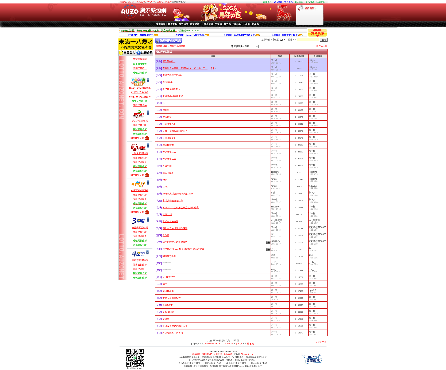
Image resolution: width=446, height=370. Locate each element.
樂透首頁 (267, 2)
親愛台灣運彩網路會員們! (175, 242)
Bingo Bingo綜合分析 (140, 96)
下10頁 (239, 343)
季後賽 (166, 235)
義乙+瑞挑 (168, 172)
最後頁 (250, 343)
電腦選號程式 (140, 68)
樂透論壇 (183, 24)
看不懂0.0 (167, 82)
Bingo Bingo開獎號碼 (140, 88)
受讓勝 (166, 319)
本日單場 (167, 165)
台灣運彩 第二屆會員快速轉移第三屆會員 (183, 248)
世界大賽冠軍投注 (172, 298)
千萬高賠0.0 (169, 138)
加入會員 (278, 2)
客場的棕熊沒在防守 (173, 200)
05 (216, 343)
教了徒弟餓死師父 (172, 89)
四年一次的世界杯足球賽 (175, 228)
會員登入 (288, 2)
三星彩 (160, 2)
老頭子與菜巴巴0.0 (172, 75)
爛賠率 (166, 110)
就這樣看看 (168, 145)
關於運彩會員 (169, 256)
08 (225, 343)
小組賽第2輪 (169, 124)
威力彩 (131, 2)
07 (222, 343)
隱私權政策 (207, 354)
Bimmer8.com (247, 354)
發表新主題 (322, 46)
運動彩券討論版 (178, 46)
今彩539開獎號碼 (139, 190)
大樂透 (123, 2)
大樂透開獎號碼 (140, 153)
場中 (165, 284)
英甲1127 (167, 214)
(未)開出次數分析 (139, 92)
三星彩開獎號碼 (140, 227)
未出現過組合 (140, 162)
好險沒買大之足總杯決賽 (175, 326)
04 (213, 343)
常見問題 (310, 2)
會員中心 (172, 24)
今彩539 (151, 2)
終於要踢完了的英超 (173, 333)
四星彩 (168, 2)
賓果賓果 (141, 2)
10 (231, 343)
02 (206, 343)
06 (219, 343)
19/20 (165, 186)
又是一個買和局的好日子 (175, 131)
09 (228, 343)
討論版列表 (161, 46)
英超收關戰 (168, 312)
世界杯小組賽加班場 (173, 96)
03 (209, 343)
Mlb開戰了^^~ (169, 277)
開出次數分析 (140, 125)
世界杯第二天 (169, 159)
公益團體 (320, 2)
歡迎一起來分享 (170, 221)
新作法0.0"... (169, 61)
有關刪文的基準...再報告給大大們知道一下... (185, 68)
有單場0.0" (168, 305)
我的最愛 (299, 2)
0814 (165, 179)
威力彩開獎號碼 (140, 120)
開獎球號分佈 (140, 105)
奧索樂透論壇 (140, 58)
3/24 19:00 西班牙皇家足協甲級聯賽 (181, 207)
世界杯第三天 (169, 152)
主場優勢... (168, 117)
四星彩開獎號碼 (140, 260)
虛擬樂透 (194, 24)
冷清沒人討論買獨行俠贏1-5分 (178, 193)
